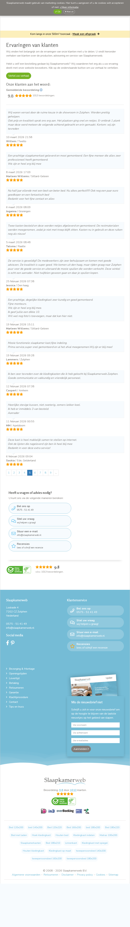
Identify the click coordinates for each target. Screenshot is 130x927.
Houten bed (62, 835)
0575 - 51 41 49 (25, 507)
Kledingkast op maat (60, 850)
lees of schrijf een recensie (30, 545)
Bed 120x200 (16, 827)
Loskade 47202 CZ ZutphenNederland (16, 612)
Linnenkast (71, 843)
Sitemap (113, 875)
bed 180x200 (93, 827)
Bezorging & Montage (22, 669)
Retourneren (16, 688)
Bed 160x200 (74, 827)
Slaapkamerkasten (31, 843)
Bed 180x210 (53, 843)
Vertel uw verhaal (18, 76)
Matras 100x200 (108, 835)
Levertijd (14, 678)
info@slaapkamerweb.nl (29, 533)
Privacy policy (85, 875)
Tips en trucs (16, 707)
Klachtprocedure (18, 697)
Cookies (100, 875)
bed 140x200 (35, 827)
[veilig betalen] (65, 813)
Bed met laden (19, 835)
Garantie (14, 692)
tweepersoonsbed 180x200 (81, 858)
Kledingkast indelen (84, 835)
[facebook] (8, 644)
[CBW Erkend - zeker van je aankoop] (18, 570)
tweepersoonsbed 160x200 (47, 858)
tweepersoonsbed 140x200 (91, 850)
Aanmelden (80, 749)
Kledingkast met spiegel (95, 843)
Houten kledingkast (33, 850)
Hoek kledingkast (41, 835)
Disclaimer (67, 875)
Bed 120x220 (54, 827)
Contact (13, 702)
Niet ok (69, 11)
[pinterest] (13, 644)
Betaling (14, 683)
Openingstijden (18, 673)
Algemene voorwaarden (26, 875)
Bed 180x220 (112, 827)
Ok (58, 11)
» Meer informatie (69, 7)
